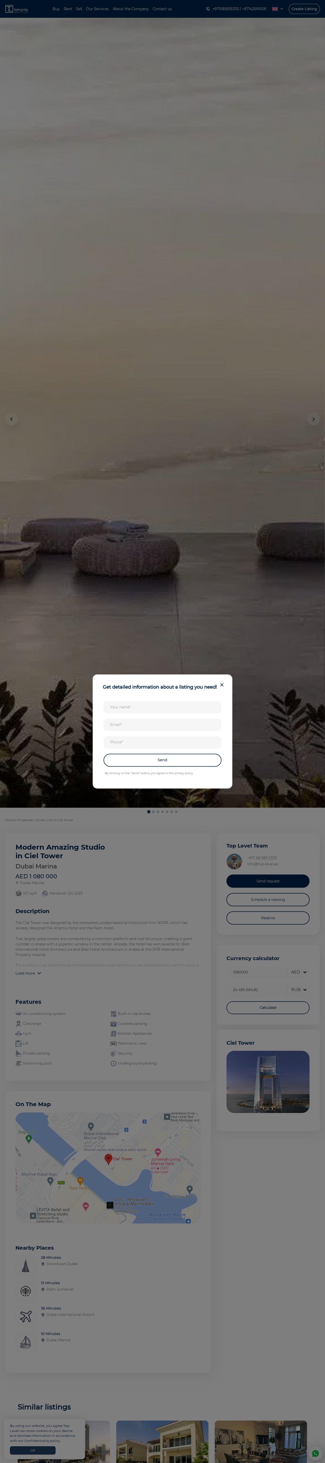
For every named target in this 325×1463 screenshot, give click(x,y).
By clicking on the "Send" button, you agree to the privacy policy (149, 773)
